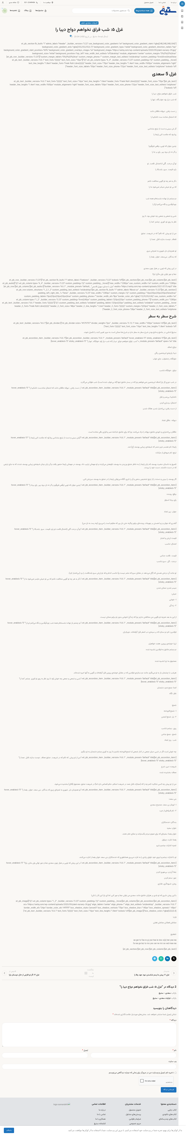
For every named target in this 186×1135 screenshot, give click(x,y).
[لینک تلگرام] (154, 958)
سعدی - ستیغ (165, 993)
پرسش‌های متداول (133, 1114)
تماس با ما (101, 1114)
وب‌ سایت (172, 1061)
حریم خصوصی (135, 1123)
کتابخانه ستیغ (100, 1123)
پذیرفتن (9, 1130)
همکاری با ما (100, 1119)
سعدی (88, 23)
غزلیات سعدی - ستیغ (162, 998)
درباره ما (102, 1110)
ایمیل (85, 1050)
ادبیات (94, 23)
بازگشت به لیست (89, 973)
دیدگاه (173, 1020)
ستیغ (95, 36)
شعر (83, 23)
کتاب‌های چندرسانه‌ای (167, 1119)
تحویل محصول (135, 1110)
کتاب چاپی (172, 1110)
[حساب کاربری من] (3, 2)
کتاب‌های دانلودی (169, 1114)
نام (174, 1050)
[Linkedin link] (167, 958)
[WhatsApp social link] (161, 958)
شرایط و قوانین (135, 1119)
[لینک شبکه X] (173, 958)
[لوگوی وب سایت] (168, 10)
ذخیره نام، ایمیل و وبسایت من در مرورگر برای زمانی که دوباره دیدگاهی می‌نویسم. (141, 1072)
